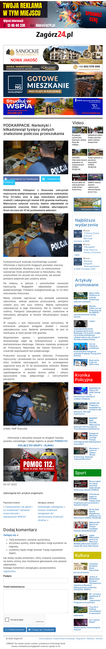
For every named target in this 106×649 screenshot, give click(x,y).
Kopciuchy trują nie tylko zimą (94, 362)
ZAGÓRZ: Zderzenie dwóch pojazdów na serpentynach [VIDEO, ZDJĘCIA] (79, 163)
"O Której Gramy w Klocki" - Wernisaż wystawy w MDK (86, 236)
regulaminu (9, 571)
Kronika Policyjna (84, 377)
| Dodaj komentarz (15, 629)
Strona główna (45, 638)
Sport (80, 472)
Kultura (82, 555)
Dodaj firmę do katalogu (64, 638)
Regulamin (81, 638)
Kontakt (99, 638)
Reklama (91, 638)
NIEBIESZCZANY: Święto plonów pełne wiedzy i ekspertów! (95, 138)
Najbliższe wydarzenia (86, 222)
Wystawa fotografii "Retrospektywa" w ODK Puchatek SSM (87, 263)
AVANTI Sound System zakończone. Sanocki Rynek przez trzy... (94, 187)
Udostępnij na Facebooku (23, 179)
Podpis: (7, 576)
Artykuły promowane (87, 282)
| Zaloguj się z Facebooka (42, 629)
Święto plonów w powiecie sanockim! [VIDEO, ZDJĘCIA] (95, 162)
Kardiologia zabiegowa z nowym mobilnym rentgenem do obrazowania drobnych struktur (51, 513)
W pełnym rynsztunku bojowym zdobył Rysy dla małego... (79, 140)
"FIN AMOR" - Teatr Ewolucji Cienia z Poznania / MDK (87, 249)
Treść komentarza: (14, 586)
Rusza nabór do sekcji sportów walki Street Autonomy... (78, 186)
